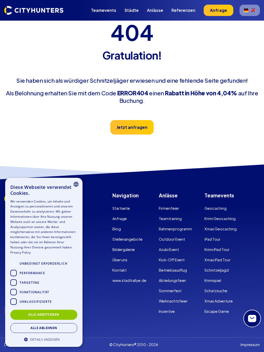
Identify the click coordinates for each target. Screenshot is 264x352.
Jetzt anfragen (132, 127)
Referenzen (183, 10)
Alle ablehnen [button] (43, 328)
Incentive (167, 311)
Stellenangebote (127, 239)
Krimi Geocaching (220, 218)
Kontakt (119, 270)
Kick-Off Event (172, 259)
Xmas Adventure (218, 301)
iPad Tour (212, 239)
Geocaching (215, 208)
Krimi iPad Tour (216, 249)
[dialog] (43, 262)
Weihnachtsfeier (173, 301)
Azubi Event (169, 249)
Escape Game (216, 311)
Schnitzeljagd (216, 270)
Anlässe (155, 10)
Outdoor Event (172, 239)
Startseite (121, 208)
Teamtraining (170, 218)
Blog (116, 229)
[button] (43, 339)
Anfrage (119, 218)
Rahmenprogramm (175, 229)
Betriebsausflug (173, 270)
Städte (132, 10)
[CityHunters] (33, 10)
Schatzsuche (215, 290)
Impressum (250, 344)
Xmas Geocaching (220, 229)
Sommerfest (170, 290)
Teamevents (103, 10)
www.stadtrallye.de (129, 280)
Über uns (119, 259)
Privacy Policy (20, 252)
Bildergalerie (123, 249)
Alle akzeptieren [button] (43, 314)
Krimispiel (212, 280)
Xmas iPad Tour (217, 259)
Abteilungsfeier (172, 280)
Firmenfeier (169, 208)
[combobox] (76, 184)
